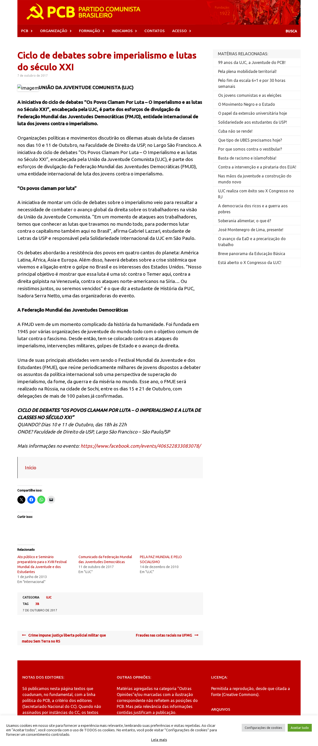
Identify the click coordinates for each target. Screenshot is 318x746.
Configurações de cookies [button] (263, 727)
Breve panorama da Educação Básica (251, 253)
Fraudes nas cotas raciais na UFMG (164, 635)
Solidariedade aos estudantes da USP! (252, 122)
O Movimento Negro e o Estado (246, 104)
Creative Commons (240, 694)
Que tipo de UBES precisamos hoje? (250, 140)
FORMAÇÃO (89, 31)
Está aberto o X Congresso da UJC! (249, 262)
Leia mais (159, 740)
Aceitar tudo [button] (300, 727)
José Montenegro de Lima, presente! (250, 229)
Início (30, 467)
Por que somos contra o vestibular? (250, 149)
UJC (49, 597)
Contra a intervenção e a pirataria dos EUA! (257, 167)
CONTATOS (154, 31)
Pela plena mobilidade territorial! (247, 71)
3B (37, 603)
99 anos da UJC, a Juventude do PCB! (251, 62)
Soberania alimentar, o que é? (244, 220)
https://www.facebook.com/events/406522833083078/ (140, 446)
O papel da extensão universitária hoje (252, 113)
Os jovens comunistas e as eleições (249, 95)
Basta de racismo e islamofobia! (247, 158)
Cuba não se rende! (235, 131)
